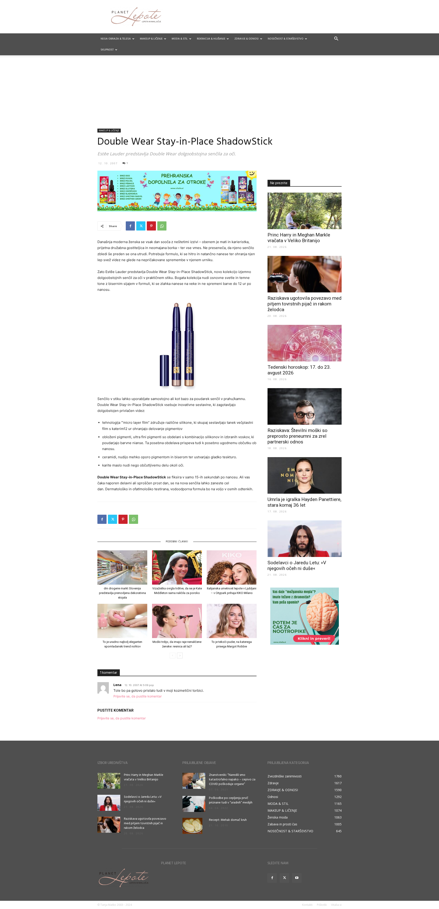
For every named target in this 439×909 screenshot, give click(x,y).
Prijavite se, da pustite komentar (137, 696)
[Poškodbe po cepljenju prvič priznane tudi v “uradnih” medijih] (193, 804)
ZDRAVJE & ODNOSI (246, 39)
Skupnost (107, 50)
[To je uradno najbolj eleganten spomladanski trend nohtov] (122, 621)
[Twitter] (140, 226)
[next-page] (180, 655)
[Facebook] (130, 226)
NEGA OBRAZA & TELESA (116, 39)
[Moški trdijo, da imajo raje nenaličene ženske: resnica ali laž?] (177, 621)
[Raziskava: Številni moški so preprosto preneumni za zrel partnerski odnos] (305, 406)
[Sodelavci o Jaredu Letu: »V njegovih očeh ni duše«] (305, 538)
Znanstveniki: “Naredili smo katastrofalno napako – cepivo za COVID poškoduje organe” (232, 779)
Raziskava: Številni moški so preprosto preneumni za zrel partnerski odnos (297, 436)
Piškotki (322, 905)
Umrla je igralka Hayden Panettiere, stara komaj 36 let (304, 502)
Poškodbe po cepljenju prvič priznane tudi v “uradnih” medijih (230, 800)
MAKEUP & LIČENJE (151, 39)
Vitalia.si (336, 905)
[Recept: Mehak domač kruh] (192, 826)
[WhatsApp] (161, 226)
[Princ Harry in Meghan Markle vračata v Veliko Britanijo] (305, 211)
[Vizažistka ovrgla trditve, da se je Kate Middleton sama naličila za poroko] (177, 567)
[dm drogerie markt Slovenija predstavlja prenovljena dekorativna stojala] (122, 567)
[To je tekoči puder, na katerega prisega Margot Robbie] (232, 621)
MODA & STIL (180, 39)
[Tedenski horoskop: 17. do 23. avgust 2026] (305, 343)
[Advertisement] (219, 94)
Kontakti (307, 905)
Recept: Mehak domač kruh (228, 820)
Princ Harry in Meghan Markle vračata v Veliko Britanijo (299, 237)
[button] (336, 39)
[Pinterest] (151, 226)
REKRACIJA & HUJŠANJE (211, 39)
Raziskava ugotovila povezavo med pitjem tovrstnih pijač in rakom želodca (305, 303)
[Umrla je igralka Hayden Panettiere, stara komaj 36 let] (305, 475)
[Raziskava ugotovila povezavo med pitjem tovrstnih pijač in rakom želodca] (305, 274)
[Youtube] (296, 877)
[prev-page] (172, 655)
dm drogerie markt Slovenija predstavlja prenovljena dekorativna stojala (122, 593)
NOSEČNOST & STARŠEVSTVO (285, 39)
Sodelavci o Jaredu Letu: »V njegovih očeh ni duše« (297, 565)
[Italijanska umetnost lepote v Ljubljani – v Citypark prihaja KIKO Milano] (232, 567)
